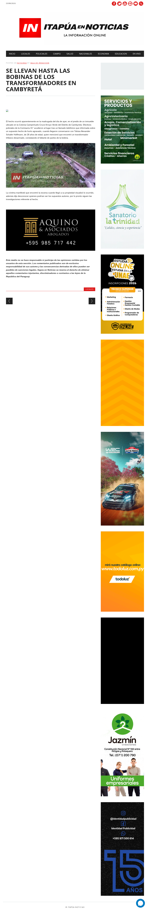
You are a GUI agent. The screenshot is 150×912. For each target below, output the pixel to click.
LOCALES (25, 53)
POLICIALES (41, 53)
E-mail (136, 4)
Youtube (125, 3)
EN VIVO (137, 53)
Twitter (119, 3)
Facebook (114, 3)
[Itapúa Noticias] (75, 44)
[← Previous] (9, 301)
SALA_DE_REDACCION (39, 63)
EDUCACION (121, 53)
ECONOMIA (103, 53)
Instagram (130, 3)
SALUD (70, 53)
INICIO (12, 53)
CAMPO (57, 53)
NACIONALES (85, 53)
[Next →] (92, 301)
